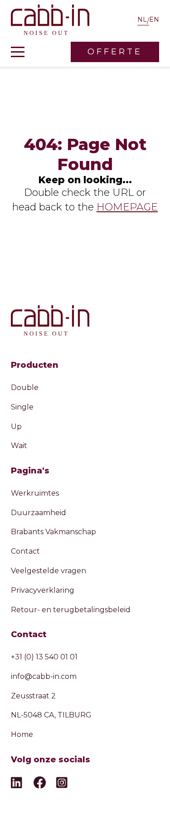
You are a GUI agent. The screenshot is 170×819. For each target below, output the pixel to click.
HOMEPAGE (127, 207)
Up (16, 426)
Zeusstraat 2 (33, 696)
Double (25, 387)
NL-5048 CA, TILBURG (51, 715)
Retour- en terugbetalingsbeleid (71, 609)
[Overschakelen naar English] (154, 21)
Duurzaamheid (38, 512)
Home (22, 734)
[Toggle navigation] (17, 52)
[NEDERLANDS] (143, 21)
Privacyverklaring (42, 590)
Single (22, 407)
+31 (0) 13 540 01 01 (44, 657)
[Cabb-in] (50, 21)
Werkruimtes (35, 493)
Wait (19, 445)
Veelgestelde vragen (48, 570)
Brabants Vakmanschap (53, 531)
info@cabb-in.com (44, 676)
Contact (25, 551)
